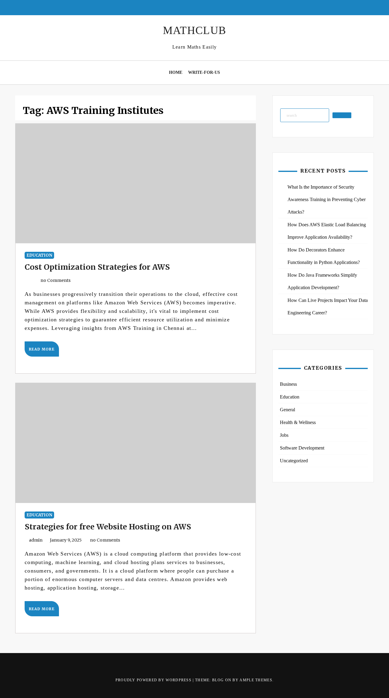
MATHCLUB (194, 30)
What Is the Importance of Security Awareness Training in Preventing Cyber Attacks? (326, 199)
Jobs (284, 435)
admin (36, 540)
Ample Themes (255, 680)
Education (39, 255)
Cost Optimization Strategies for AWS (97, 267)
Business (288, 384)
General (287, 409)
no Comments (55, 280)
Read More (42, 349)
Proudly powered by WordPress (154, 680)
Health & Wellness (298, 422)
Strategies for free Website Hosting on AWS (108, 527)
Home (175, 72)
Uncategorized (294, 460)
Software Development (302, 447)
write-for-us (204, 72)
